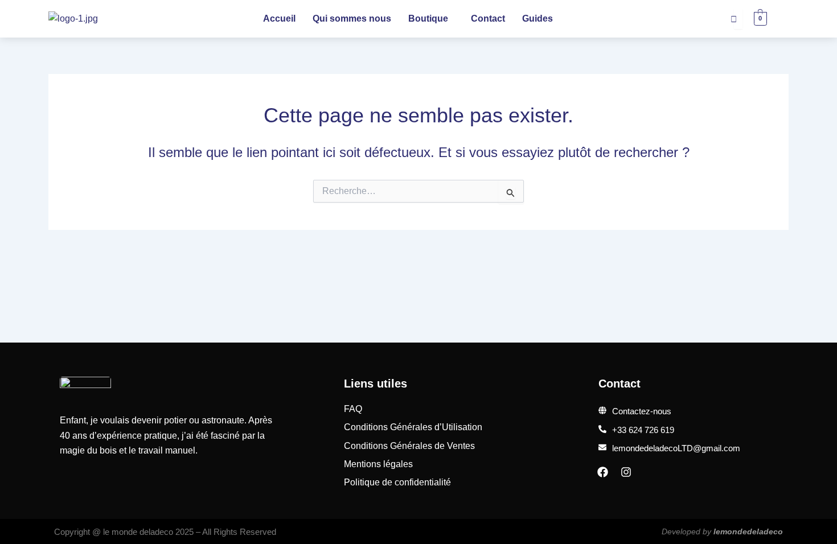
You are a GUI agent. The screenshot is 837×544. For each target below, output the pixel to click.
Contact (488, 18)
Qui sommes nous (352, 18)
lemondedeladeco (748, 531)
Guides (537, 18)
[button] (431, 19)
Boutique (428, 18)
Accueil (279, 18)
